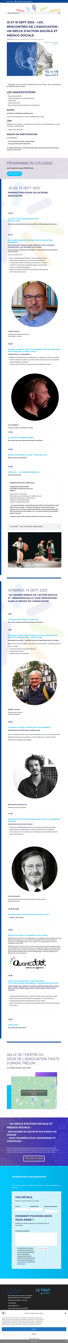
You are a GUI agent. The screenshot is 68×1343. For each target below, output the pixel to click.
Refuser (34, 1334)
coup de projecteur (33, 39)
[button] (65, 1313)
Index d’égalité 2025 (13, 1305)
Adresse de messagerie (50, 1207)
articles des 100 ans (24, 39)
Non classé (41, 39)
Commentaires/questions (22, 1231)
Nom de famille (34, 1206)
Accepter (34, 1329)
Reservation (14, 173)
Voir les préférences (34, 1338)
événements (16, 39)
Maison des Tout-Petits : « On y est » (18, 1300)
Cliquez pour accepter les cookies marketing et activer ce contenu (34, 1092)
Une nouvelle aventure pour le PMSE (18, 1308)
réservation (34, 1158)
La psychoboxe (12, 1303)
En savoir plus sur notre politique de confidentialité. (26, 1262)
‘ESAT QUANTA (43, 935)
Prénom (18, 1206)
